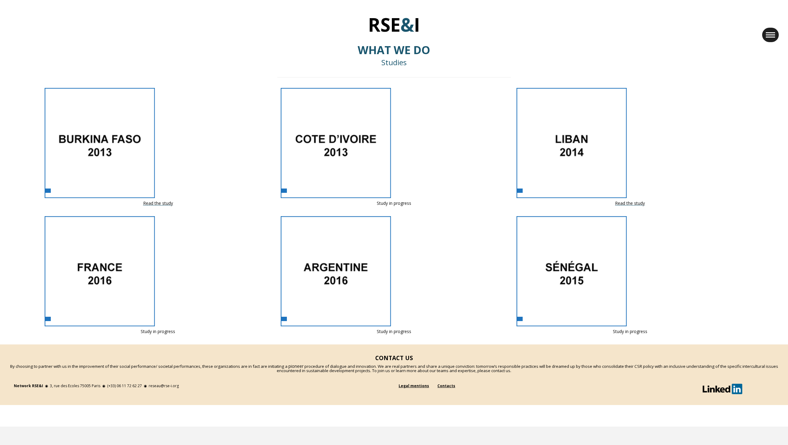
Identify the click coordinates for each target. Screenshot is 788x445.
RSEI (394, 24)
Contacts (446, 385)
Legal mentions (414, 385)
